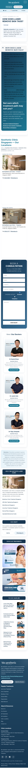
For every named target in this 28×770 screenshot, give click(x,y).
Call (2, 736)
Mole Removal (4, 701)
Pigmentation (4, 699)
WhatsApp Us (9, 6)
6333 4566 (7, 178)
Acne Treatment (5, 691)
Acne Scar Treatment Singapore (11, 123)
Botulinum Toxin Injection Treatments (12, 125)
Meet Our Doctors (19, 681)
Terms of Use (12, 763)
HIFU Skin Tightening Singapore (10, 502)
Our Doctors (4, 711)
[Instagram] (2, 757)
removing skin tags (11, 90)
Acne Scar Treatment (6, 689)
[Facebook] (6, 757)
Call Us (8, 533)
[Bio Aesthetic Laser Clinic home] (14, 663)
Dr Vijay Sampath (19, 29)
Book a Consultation (7, 681)
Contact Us (3, 723)
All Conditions (4, 716)
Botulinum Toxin (4, 694)
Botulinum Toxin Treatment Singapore (11, 499)
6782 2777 (6, 231)
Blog (2, 721)
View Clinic (12, 736)
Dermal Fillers (4, 696)
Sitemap (18, 763)
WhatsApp (6, 736)
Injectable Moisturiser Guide (9, 513)
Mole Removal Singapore (8, 505)
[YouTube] (9, 757)
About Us (3, 708)
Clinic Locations (4, 718)
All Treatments (4, 713)
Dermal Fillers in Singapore (9, 127)
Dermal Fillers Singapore (8, 511)
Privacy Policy (4, 763)
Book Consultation (18, 6)
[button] (14, 49)
